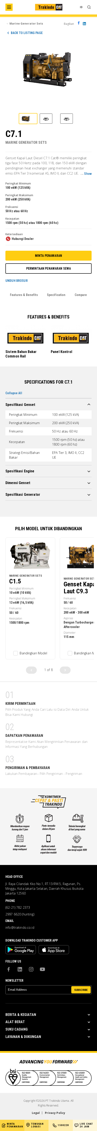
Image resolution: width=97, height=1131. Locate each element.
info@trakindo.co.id (19, 928)
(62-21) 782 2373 (17, 908)
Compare (81, 295)
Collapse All (13, 393)
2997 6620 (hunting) (19, 914)
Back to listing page (27, 33)
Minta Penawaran (48, 255)
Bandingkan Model (33, 653)
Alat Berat (15, 1022)
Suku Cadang (16, 1029)
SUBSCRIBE (81, 990)
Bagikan (69, 24)
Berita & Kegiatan (20, 1015)
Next (65, 670)
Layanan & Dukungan (23, 1037)
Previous (31, 670)
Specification (56, 295)
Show (88, 173)
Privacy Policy (55, 1112)
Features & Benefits (24, 295)
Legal (36, 1112)
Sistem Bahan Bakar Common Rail (21, 354)
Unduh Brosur (16, 280)
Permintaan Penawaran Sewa (48, 268)
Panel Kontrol (61, 352)
